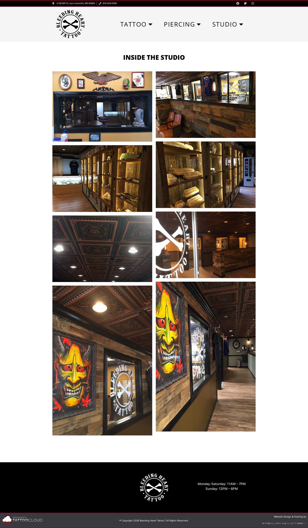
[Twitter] (245, 3)
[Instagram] (253, 3)
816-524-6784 (86, 491)
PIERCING (179, 24)
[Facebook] (238, 3)
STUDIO (224, 24)
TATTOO (133, 24)
